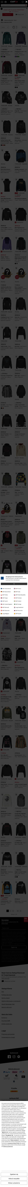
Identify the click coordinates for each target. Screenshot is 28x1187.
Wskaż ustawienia (14, 1183)
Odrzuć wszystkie (14, 1178)
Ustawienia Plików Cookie (13, 1143)
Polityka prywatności (8, 1146)
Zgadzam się (14, 1174)
